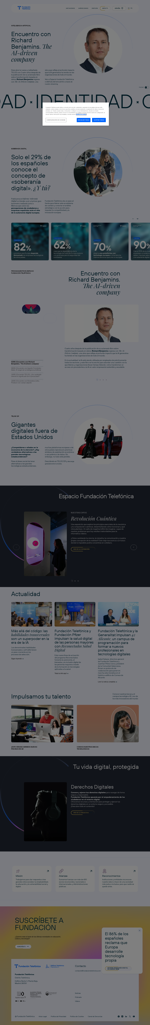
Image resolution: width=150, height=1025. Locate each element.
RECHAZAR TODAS (83, 120)
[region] (76, 114)
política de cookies (81, 114)
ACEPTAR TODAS (99, 120)
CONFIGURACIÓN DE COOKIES (56, 120)
